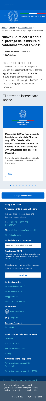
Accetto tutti (35, 397)
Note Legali (18, 259)
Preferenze (17, 397)
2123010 (9, 225)
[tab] (10, 185)
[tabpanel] (23, 144)
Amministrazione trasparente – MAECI (21, 371)
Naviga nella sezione (23, 195)
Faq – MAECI (10, 327)
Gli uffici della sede (13, 235)
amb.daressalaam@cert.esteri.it (22, 230)
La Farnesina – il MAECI (15, 286)
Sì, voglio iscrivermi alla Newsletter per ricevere (22, 265)
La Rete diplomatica (13, 291)
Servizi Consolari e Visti (15, 348)
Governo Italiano (9, 5)
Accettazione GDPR (13, 250)
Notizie (12, 27)
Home (4, 27)
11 (15, 225)
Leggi (11, 173)
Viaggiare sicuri (11, 296)
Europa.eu (13, 317)
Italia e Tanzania (12, 343)
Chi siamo (9, 338)
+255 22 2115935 (16, 221)
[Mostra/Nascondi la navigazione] (5, 16)
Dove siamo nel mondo (15, 301)
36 (27, 221)
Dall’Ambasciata (25, 27)
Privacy (11, 259)
